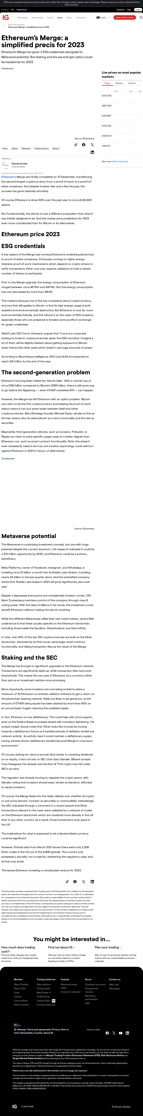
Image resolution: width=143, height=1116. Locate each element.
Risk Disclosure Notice (112, 1055)
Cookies (38, 1032)
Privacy (56, 1029)
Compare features (46, 1004)
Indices (131, 83)
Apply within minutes (125, 17)
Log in (138, 10)
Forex (5, 148)
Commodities (21, 1000)
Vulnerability (26, 1032)
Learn (59, 17)
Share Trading (21, 984)
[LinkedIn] (93, 152)
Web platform (44, 984)
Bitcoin (56, 148)
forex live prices (120, 161)
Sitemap (21, 1029)
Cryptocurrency (42, 148)
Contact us (114, 979)
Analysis (65, 979)
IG (15, 1029)
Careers (126, 1106)
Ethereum (26, 148)
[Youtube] (120, 1033)
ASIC (87, 1003)
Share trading (37, 17)
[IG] (6, 17)
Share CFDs (20, 988)
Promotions (81, 17)
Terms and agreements (39, 1029)
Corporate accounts (95, 984)
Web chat (114, 984)
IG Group (116, 1106)
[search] (141, 17)
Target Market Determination (28, 1058)
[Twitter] (93, 145)
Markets (18, 979)
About (69, 17)
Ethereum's (8, 176)
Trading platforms (46, 979)
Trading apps (43, 988)
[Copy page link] (75, 145)
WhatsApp (114, 988)
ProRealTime (43, 996)
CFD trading (22, 17)
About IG (48, 1032)
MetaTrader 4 (44, 992)
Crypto (50, 17)
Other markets (21, 1004)
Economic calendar (71, 991)
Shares (15, 148)
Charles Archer (20, 163)
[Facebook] (84, 145)
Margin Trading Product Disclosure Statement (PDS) (73, 1055)
